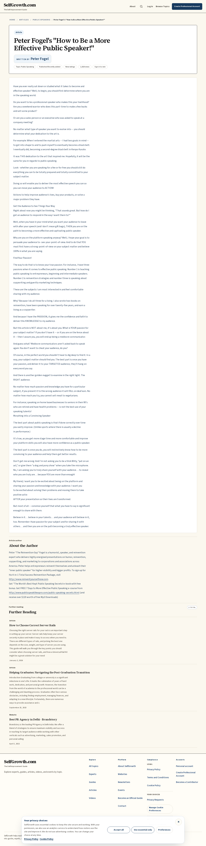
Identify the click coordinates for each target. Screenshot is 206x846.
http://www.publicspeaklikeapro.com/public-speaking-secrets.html (44, 592)
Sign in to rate (100, 67)
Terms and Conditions (158, 777)
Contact (122, 806)
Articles (24, 20)
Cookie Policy (153, 785)
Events (121, 790)
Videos (92, 798)
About (132, 6)
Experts (92, 774)
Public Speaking (41, 20)
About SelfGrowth (127, 766)
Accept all (119, 829)
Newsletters (124, 782)
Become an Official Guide (130, 798)
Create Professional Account (185, 774)
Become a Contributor (187, 782)
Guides (92, 782)
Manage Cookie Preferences (156, 809)
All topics (93, 766)
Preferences (164, 829)
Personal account (184, 766)
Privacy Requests (155, 799)
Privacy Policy (153, 769)
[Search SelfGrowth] (141, 6)
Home (12, 20)
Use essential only (143, 829)
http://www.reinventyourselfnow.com (28, 579)
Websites (122, 774)
